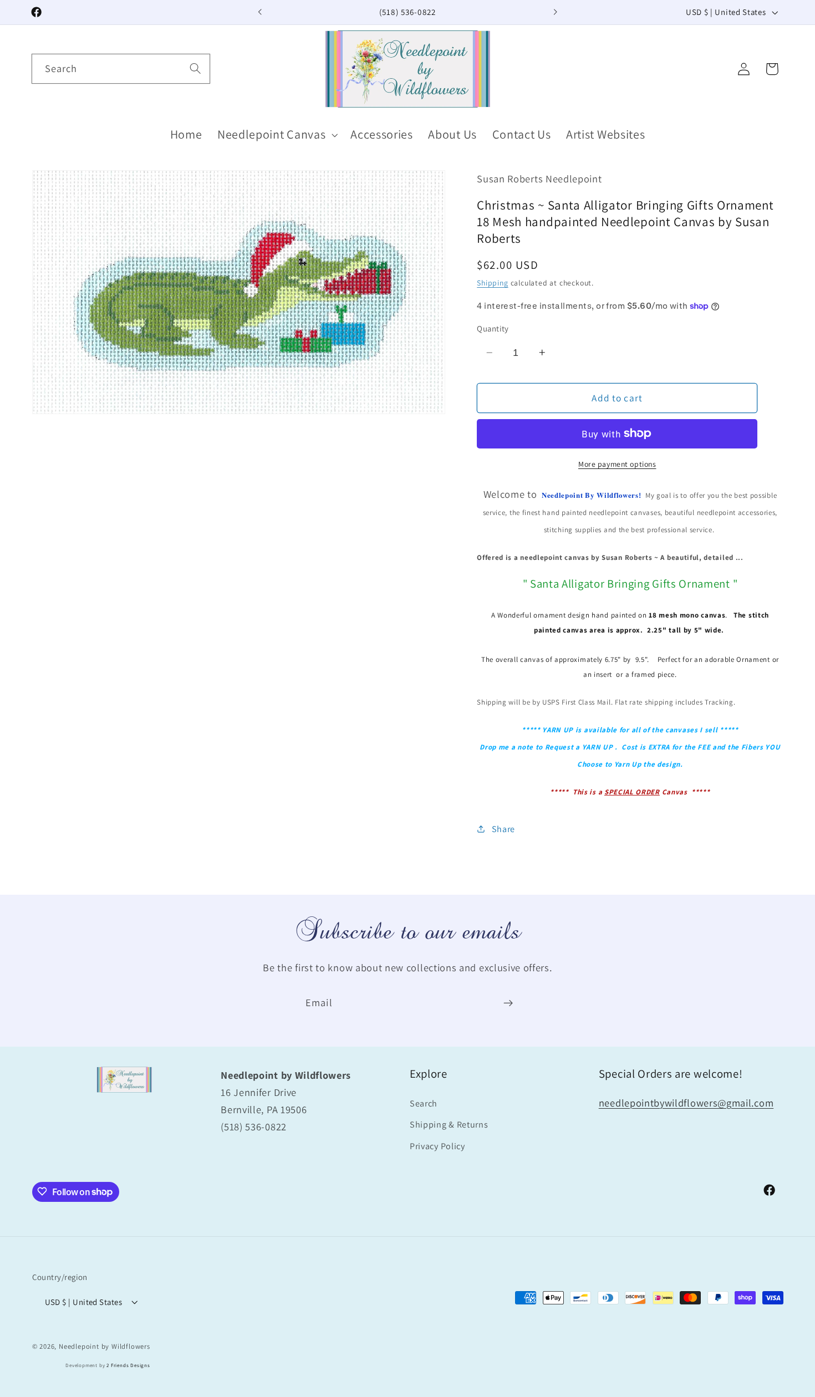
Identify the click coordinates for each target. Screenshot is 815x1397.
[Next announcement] (555, 12)
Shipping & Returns (449, 1124)
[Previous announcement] (260, 12)
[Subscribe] (508, 1003)
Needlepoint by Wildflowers (104, 1345)
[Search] (195, 68)
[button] (276, 135)
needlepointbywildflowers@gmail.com (686, 1102)
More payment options (617, 463)
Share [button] (503, 829)
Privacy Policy (437, 1146)
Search (423, 1103)
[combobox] (121, 68)
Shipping (492, 283)
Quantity (493, 328)
